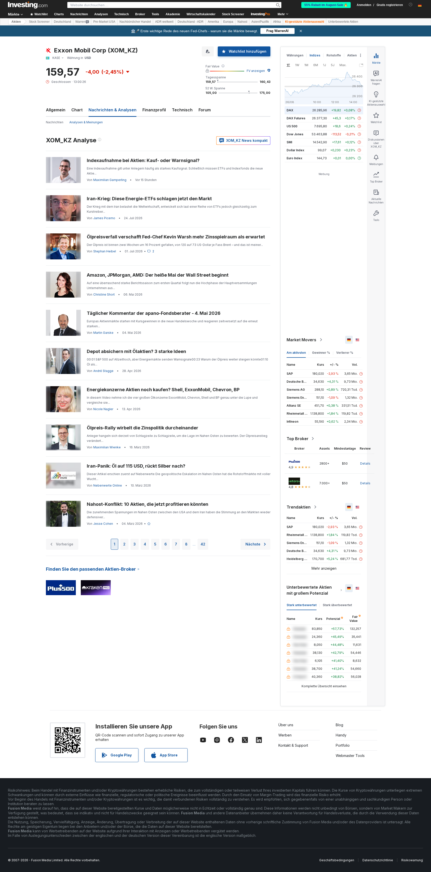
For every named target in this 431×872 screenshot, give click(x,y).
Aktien (16, 21)
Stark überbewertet (337, 605)
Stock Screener (233, 14)
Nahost (242, 21)
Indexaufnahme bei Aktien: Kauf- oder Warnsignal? (143, 160)
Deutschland (62, 21)
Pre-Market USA (104, 21)
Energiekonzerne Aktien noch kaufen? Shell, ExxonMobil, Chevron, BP (163, 389)
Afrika (277, 21)
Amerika (213, 21)
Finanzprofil (154, 109)
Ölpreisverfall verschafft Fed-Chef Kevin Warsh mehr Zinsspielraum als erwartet (176, 236)
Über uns (285, 725)
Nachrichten (54, 122)
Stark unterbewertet (302, 605)
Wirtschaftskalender (201, 14)
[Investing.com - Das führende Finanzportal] (27, 4)
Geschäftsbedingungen (336, 860)
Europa (228, 21)
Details (365, 463)
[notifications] (411, 4)
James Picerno (104, 218)
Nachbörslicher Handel (135, 21)
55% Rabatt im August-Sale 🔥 (326, 5)
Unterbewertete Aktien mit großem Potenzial (309, 590)
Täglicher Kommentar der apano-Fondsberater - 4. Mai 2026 (153, 313)
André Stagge (103, 371)
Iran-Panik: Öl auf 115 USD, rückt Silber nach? (136, 466)
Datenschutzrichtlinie (377, 860)
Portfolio (343, 745)
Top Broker (298, 438)
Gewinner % (321, 352)
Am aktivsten (296, 352)
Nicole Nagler (103, 409)
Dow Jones (295, 134)
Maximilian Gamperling (109, 180)
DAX (290, 110)
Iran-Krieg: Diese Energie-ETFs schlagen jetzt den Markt (149, 198)
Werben (285, 735)
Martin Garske (103, 333)
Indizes (315, 55)
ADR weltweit (164, 21)
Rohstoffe (333, 55)
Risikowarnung (412, 860)
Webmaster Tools (350, 755)
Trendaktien (299, 507)
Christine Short (104, 294)
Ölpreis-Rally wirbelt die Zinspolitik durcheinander (142, 427)
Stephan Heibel (104, 251)
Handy (341, 735)
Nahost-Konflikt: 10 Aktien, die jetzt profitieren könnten (147, 504)
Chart (77, 109)
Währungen (295, 55)
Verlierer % (344, 352)
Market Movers (301, 339)
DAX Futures (296, 118)
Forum (205, 109)
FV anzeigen (256, 71)
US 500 (292, 126)
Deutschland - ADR (191, 21)
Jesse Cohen (103, 523)
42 (203, 544)
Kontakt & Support (293, 745)
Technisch (182, 109)
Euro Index (294, 158)
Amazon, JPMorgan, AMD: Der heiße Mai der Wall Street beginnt (157, 275)
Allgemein (55, 109)
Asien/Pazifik (260, 21)
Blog (339, 725)
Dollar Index (295, 150)
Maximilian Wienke (107, 447)
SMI (289, 142)
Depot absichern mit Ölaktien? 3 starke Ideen (136, 351)
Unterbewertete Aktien (343, 21)
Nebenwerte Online (107, 485)
